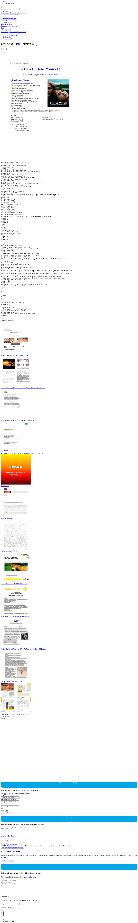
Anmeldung (4, 11)
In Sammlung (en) (7, 32)
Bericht (3, 844)
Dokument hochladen (8, 13)
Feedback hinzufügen (8, 861)
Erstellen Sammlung (7, 813)
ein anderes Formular (30, 877)
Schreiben (8, 37)
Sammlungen (12, 19)
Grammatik (8, 39)
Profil (2, 28)
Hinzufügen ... (6, 30)
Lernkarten (11, 3)
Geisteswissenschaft (11, 35)
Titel (2, 795)
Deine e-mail (5, 897)
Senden (12, 921)
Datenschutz (5, 848)
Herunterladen (5, 716)
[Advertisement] (61, 54)
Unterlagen (4, 3)
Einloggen (4, 794)
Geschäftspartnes (11, 844)
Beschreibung (9, 799)
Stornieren (5, 921)
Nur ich (5, 811)
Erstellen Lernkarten (21, 13)
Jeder (5, 809)
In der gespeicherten (19, 32)
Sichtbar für (4, 807)
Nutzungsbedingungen (16, 848)
